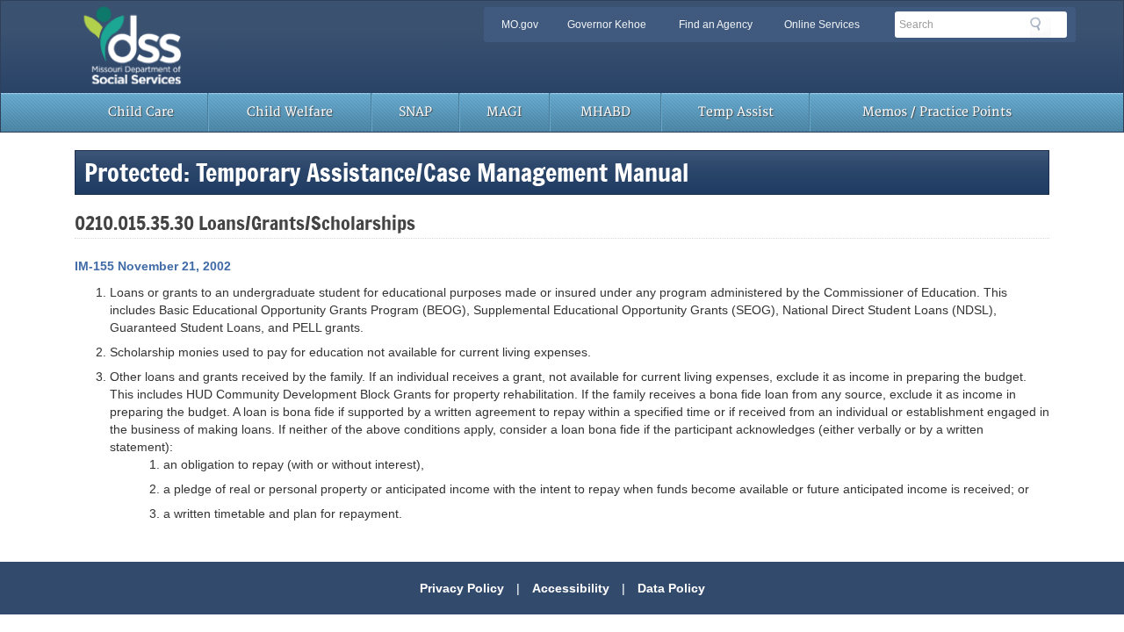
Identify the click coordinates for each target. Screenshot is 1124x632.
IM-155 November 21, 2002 (153, 266)
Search (1040, 27)
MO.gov (519, 24)
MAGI (504, 111)
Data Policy (671, 588)
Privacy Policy (462, 588)
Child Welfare (290, 111)
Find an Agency (716, 24)
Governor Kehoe (606, 24)
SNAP (415, 111)
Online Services (822, 24)
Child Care (141, 111)
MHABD (605, 111)
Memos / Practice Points (937, 111)
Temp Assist (736, 111)
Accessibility (570, 588)
